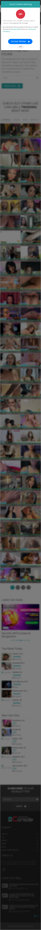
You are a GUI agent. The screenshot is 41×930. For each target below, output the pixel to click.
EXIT (20, 46)
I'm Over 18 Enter (18, 41)
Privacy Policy (16, 29)
